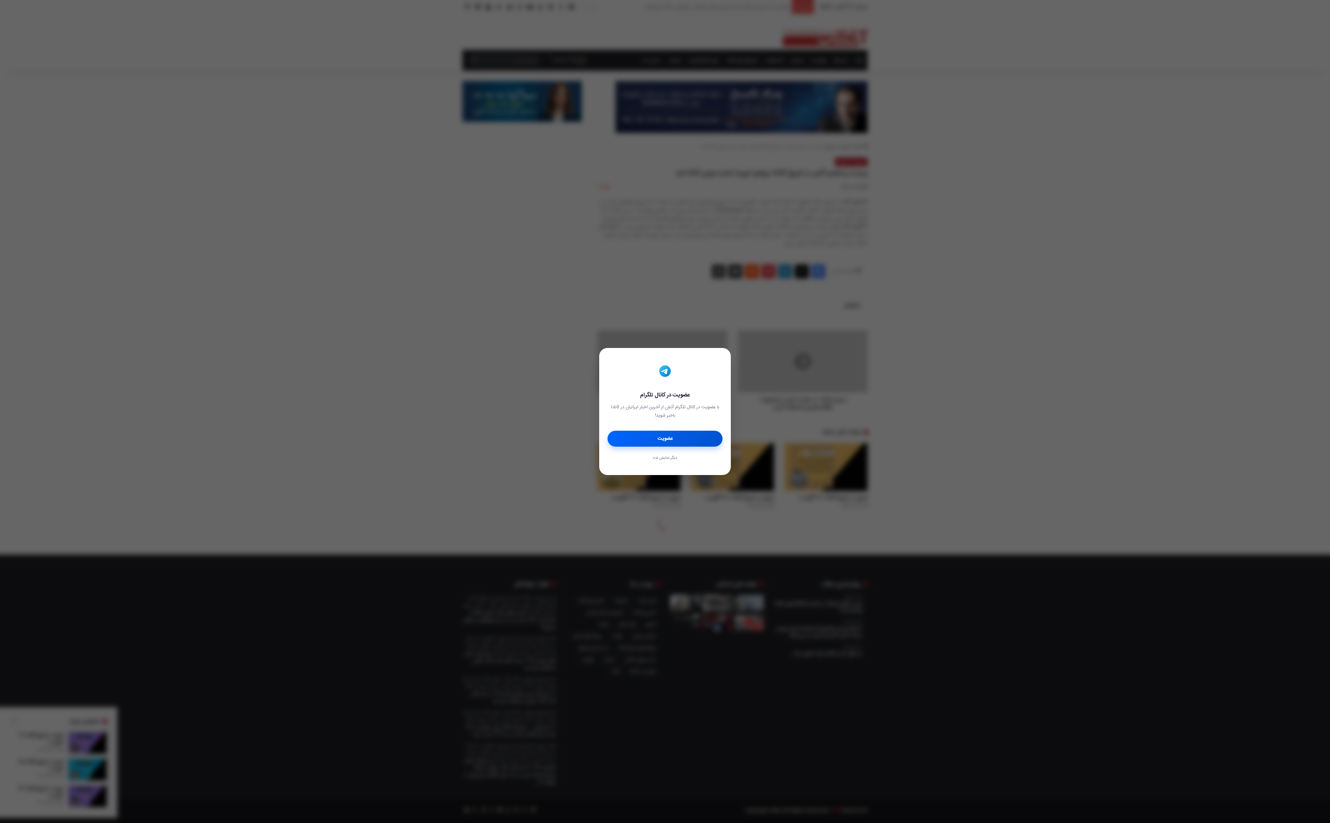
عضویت (665, 439)
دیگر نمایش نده (665, 458)
